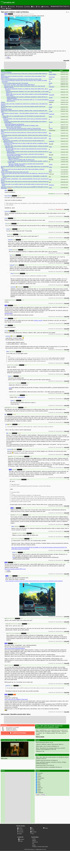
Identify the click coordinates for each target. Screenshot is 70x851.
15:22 (22, 351)
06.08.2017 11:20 (64, 86)
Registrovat (66, 6)
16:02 (24, 249)
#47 (68, 685)
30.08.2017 (10, 562)
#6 (68, 299)
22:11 (23, 449)
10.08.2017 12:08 (64, 152)
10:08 (31, 538)
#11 (68, 325)
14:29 (30, 287)
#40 (68, 562)
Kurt (50, 136)
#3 (68, 211)
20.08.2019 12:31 (64, 179)
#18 (68, 286)
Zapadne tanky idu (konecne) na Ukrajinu (46, 760)
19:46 (16, 330)
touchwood (51, 100)
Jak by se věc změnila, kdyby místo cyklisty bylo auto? (15, 172)
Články (37, 754)
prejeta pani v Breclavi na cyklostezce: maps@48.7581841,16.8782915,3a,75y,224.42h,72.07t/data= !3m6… (22, 125)
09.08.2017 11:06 (64, 135)
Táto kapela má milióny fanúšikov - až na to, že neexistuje (14, 740)
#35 (68, 514)
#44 (68, 643)
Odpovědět (66, 60)
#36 (68, 526)
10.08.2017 (27, 456)
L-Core (50, 111)
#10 (68, 234)
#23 (68, 376)
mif (49, 109)
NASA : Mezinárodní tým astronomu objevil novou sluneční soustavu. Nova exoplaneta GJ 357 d (50, 748)
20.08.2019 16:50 (64, 182)
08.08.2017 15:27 (64, 122)
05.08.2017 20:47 (64, 79)
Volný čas (40, 787)
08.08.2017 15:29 (64, 124)
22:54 (25, 265)
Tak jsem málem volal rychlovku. (15, 12)
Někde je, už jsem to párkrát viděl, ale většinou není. (22, 159)
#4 (68, 218)
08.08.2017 (21, 365)
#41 (68, 575)
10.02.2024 (10, 694)
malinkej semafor (38, 320)
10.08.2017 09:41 (64, 146)
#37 (68, 533)
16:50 (20, 665)
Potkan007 (51, 86)
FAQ (33, 843)
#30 (68, 449)
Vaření (39, 774)
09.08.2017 (9, 414)
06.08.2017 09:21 (64, 107)
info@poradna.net (39, 849)
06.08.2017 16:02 (64, 89)
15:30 (26, 395)
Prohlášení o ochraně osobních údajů (40, 846)
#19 (68, 336)
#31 (68, 456)
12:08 (22, 508)
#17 (68, 273)
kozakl (50, 79)
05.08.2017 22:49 (64, 102)
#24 (68, 382)
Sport (39, 784)
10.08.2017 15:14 (64, 157)
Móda (39, 783)
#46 (68, 665)
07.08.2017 (22, 273)
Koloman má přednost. (6, 109)
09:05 (19, 575)
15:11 (29, 514)
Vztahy (39, 776)
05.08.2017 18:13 (64, 72)
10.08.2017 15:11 (64, 154)
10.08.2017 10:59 (64, 149)
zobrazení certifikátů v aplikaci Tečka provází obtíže (49, 744)
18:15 (18, 195)
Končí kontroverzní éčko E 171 (43, 742)
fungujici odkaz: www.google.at (13, 127)
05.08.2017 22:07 (64, 81)
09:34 (21, 618)
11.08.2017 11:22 (64, 164)
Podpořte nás (4, 725)
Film (39, 781)
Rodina (39, 789)
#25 (68, 395)
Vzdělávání (40, 792)
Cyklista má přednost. (6, 72)
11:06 (19, 424)
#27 (68, 414)
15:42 (25, 407)
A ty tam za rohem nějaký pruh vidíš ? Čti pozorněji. (15, 83)
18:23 (17, 211)
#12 (68, 239)
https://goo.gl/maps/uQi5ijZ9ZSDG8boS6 (15, 648)
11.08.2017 (29, 533)
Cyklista (3, 102)
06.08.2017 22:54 (64, 94)
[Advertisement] (35, 65)
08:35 (25, 365)
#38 (68, 538)
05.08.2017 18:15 (64, 74)
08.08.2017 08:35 (64, 119)
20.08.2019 (23, 633)
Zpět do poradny (5, 714)
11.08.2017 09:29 (64, 159)
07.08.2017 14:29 (64, 100)
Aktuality (38, 740)
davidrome (51, 185)
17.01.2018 (15, 575)
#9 (68, 318)
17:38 (22, 255)
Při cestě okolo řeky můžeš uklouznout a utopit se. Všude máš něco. (24, 128)
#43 (68, 623)
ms (49, 81)
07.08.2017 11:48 (64, 97)
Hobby (39, 786)
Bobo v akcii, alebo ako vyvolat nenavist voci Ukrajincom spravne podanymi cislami (49, 726)
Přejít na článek (40, 736)
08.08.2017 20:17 (64, 128)
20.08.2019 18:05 (64, 184)
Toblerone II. (39, 751)
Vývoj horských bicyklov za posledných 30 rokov (48, 767)
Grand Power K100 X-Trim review (44, 765)
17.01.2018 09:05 (64, 169)
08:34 (31, 456)
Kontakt (33, 845)
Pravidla (34, 838)
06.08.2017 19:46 (64, 111)
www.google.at (21, 397)
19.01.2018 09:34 (64, 171)
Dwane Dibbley (52, 74)
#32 (68, 469)
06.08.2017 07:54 (64, 83)
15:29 (27, 383)
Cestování (18, 13)
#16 (68, 264)
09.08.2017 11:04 (64, 133)
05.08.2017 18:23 (64, 76)
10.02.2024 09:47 (64, 187)
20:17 (22, 400)
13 (43, 751)
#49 (68, 694)
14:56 (23, 336)
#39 (68, 552)
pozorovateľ (52, 77)
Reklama (34, 840)
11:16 (14, 325)
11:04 (13, 414)
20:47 (14, 218)
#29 (68, 433)
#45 (68, 633)
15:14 (26, 526)
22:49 (22, 300)
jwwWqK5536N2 (9, 313)
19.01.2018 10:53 (64, 173)
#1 (68, 190)
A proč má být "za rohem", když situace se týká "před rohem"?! (19, 84)
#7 (68, 228)
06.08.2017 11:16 (64, 109)
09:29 (33, 533)
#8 (68, 305)
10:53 (28, 623)
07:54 (19, 229)
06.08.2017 (14, 229)
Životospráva (41, 778)
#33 (68, 479)
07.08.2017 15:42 (64, 130)
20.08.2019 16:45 (64, 176)
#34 (68, 507)
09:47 (14, 694)
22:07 (18, 223)
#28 (68, 424)
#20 (68, 351)
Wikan (50, 72)
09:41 (23, 469)
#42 (68, 618)
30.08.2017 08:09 (64, 167)
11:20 (22, 239)
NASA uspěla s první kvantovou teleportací (46, 746)
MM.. (50, 133)
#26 (68, 400)
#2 (68, 195)
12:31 (14, 643)
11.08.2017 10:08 (64, 161)
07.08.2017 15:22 (64, 116)
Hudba (39, 779)
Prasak (50, 97)
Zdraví (39, 791)
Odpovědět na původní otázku (18, 714)
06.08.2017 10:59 (64, 84)
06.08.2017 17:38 (64, 92)
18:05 (14, 13)
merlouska (51, 141)
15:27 (20, 376)
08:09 (14, 562)
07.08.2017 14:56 (64, 113)
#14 (68, 254)
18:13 (14, 190)
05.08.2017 (10, 13)
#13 (68, 249)
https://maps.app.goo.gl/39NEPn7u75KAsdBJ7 (16, 699)
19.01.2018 (17, 618)
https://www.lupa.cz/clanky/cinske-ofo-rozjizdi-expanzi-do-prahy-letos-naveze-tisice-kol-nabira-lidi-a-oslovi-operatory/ (34, 581)
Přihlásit (61, 6)
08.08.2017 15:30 (64, 126)
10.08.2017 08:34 (64, 143)
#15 (68, 330)
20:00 (18, 433)
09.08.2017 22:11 (64, 141)
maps (10, 387)
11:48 (26, 273)
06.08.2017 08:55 (64, 104)
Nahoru (28, 714)
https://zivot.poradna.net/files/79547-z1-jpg (15, 569)
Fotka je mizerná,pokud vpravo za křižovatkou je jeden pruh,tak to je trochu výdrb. (21, 79)
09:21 (14, 318)
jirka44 (50, 107)
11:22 (24, 552)
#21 (68, 407)
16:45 (27, 633)
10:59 (19, 234)
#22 (68, 364)
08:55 (14, 305)
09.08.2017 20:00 (64, 138)
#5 (68, 223)
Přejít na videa (4, 758)
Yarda (6, 13)
